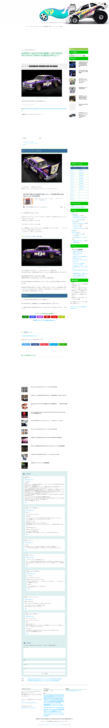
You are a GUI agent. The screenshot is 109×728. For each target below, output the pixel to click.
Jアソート (72, 191)
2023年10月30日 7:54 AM (31, 573)
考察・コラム (51, 26)
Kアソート (72, 194)
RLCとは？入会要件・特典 (78, 275)
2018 (50, 695)
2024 (48, 697)
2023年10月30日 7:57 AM (30, 616)
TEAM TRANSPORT (50, 712)
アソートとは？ (76, 254)
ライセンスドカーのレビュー (79, 228)
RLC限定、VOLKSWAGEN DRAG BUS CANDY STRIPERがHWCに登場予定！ (46, 437)
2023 (37, 66)
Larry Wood (58, 702)
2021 (59, 695)
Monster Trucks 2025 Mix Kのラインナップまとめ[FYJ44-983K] (44, 429)
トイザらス (61, 316)
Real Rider (61, 709)
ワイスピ (62, 714)
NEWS (61, 26)
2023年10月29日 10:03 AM (29, 479)
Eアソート (72, 180)
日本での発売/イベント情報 (78, 217)
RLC (51, 66)
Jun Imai (53, 702)
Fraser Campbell (47, 701)
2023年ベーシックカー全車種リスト (80, 256)
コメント (25, 647)
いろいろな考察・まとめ (78, 233)
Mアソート (72, 199)
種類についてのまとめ (77, 253)
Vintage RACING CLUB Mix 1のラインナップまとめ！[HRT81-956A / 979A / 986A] (44, 678)
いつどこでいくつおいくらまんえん (32, 143)
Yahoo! (54, 316)
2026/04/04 (81, 178)
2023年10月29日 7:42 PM (30, 557)
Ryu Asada (48, 711)
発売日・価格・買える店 (78, 251)
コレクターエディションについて (79, 276)
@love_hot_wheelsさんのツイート (73, 690)
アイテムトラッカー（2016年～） (78, 206)
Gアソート (72, 186)
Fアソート (72, 183)
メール (25, 664)
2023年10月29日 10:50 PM (29, 599)
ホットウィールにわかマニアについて (28, 702)
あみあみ (40, 316)
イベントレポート (76, 224)
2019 (53, 695)
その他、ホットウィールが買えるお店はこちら (45, 320)
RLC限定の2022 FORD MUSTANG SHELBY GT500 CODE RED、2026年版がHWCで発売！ (83, 64)
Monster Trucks (55, 707)
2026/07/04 (81, 186)
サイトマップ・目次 (33, 26)
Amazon (25, 316)
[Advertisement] (54, 38)
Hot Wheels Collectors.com (43, 183)
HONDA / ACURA (46, 702)
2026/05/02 (81, 180)
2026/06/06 (81, 183)
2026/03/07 (81, 175)
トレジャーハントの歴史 (78, 264)
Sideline (54, 711)
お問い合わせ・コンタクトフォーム (28, 707)
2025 (51, 697)
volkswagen (60, 712)
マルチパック (57, 714)
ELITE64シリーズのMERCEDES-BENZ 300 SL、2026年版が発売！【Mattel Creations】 (49, 395)
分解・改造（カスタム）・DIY (79, 240)
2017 (47, 695)
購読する (72, 48)
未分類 (73, 230)
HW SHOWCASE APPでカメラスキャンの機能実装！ (83, 71)
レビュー (57, 26)
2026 (54, 696)
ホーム (26, 26)
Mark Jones (49, 707)
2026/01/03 (81, 170)
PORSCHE (55, 709)
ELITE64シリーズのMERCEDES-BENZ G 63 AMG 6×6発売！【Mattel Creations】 (83, 97)
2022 (62, 695)
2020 (56, 695)
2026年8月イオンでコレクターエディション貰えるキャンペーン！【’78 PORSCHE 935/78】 (83, 115)
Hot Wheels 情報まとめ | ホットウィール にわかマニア (52, 724)
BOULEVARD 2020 (60, 696)
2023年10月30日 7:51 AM (30, 510)
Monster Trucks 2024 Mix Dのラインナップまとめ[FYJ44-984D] (44, 386)
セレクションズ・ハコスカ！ (28, 141)
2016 (45, 695)
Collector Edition (51, 699)
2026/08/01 (81, 188)
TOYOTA (56, 712)
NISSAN (47, 66)
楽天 (47, 316)
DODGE (56, 699)
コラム (74, 235)
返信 (26, 502)
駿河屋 (32, 316)
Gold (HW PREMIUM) (57, 701)
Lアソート (72, 196)
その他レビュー (76, 226)
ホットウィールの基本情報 (43, 26)
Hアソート (72, 188)
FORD (61, 699)
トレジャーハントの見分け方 (79, 263)
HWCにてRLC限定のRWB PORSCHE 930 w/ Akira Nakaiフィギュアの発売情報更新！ (48, 445)
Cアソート (72, 175)
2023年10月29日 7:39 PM (28, 542)
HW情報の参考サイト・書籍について (80, 273)
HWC (50, 702)
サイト (24, 668)
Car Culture (55, 698)
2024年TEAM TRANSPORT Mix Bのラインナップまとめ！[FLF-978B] (45, 454)
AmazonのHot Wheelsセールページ (30, 335)
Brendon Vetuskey (42, 66)
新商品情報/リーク (32, 66)
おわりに (24, 144)
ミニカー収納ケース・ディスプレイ (80, 237)
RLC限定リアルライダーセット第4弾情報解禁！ (40, 462)
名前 (24, 660)
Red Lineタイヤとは (77, 258)
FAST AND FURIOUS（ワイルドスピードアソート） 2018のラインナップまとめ (47, 420)
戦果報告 (75, 242)
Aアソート (72, 170)
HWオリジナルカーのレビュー (79, 223)
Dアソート (72, 178)
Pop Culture (50, 709)
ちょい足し (53, 714)
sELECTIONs (55, 66)
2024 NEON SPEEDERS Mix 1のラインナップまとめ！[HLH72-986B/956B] (43, 680)
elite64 (58, 699)
